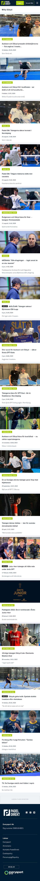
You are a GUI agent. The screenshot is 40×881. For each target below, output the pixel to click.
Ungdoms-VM (7, 432)
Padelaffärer (7, 518)
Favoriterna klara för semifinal (11, 183)
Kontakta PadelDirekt (11, 849)
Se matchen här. (7, 790)
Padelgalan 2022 (8, 605)
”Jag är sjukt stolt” (8, 663)
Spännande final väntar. (10, 227)
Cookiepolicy (7, 853)
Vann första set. (7, 53)
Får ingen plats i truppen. (10, 316)
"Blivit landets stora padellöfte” (12, 533)
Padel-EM (6, 302)
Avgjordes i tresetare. (9, 359)
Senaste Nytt (29, 3)
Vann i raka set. (7, 140)
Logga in (20, 3)
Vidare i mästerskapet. (9, 446)
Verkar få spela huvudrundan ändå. (13, 97)
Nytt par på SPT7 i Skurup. (11, 489)
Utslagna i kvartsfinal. (9, 749)
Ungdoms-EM (7, 735)
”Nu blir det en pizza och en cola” (13, 706)
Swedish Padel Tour (9, 212)
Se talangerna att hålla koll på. (12, 576)
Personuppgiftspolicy (11, 857)
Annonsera (7, 846)
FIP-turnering (7, 39)
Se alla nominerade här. (9, 619)
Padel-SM (6, 126)
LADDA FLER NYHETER (20, 799)
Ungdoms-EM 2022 (8, 692)
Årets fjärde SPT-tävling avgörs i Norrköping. (16, 403)
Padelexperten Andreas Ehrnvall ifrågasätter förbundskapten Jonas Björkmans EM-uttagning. (18, 271)
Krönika (5, 256)
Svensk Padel (7, 562)
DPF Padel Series (8, 648)
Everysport (7, 842)
